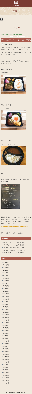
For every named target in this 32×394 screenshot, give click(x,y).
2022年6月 (6, 317)
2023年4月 (6, 291)
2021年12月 (6, 333)
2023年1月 (6, 299)
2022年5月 (6, 320)
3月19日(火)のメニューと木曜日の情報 (13, 242)
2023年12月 (6, 270)
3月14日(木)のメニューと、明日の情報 (13, 253)
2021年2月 (6, 359)
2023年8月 (6, 280)
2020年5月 (6, 383)
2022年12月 (6, 301)
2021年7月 (6, 346)
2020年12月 (6, 364)
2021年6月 (6, 349)
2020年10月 (6, 370)
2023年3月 (6, 294)
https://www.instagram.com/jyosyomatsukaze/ (14, 226)
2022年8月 (6, 312)
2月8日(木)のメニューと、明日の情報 (12, 34)
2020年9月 (6, 372)
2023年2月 (6, 296)
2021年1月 (6, 362)
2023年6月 (6, 286)
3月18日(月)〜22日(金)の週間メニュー (13, 247)
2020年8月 (6, 375)
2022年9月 (6, 309)
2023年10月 (6, 275)
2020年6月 (6, 380)
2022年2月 (6, 328)
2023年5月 (6, 288)
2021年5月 (6, 351)
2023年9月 (6, 278)
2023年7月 (6, 283)
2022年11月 (6, 304)
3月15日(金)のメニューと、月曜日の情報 (14, 250)
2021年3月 (6, 356)
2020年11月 (6, 367)
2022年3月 (6, 325)
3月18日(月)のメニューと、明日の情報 (13, 245)
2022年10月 (6, 307)
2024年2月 (6, 265)
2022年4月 (6, 322)
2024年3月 (6, 262)
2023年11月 (6, 273)
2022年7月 (6, 315)
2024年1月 (6, 267)
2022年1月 (6, 330)
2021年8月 (6, 343)
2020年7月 (6, 377)
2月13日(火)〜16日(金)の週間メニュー (19, 36)
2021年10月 (6, 338)
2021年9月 (6, 341)
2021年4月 (6, 354)
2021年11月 (6, 335)
